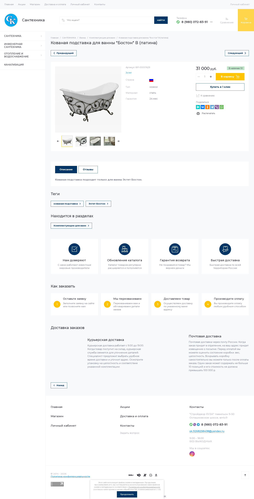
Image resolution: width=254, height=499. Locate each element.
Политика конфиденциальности (70, 476)
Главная (55, 38)
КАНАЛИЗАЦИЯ (14, 64)
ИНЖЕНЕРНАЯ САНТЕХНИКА (13, 45)
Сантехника (33, 20)
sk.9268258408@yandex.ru (206, 431)
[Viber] (217, 107)
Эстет (129, 72)
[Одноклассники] (207, 107)
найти (161, 20)
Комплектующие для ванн (102, 38)
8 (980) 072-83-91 (195, 21)
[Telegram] (212, 107)
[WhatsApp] (221, 107)
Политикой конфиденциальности (144, 487)
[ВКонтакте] (203, 107)
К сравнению (208, 95)
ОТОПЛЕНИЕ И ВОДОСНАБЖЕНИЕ (16, 55)
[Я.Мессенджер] (198, 107)
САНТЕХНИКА (12, 36)
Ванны (83, 38)
